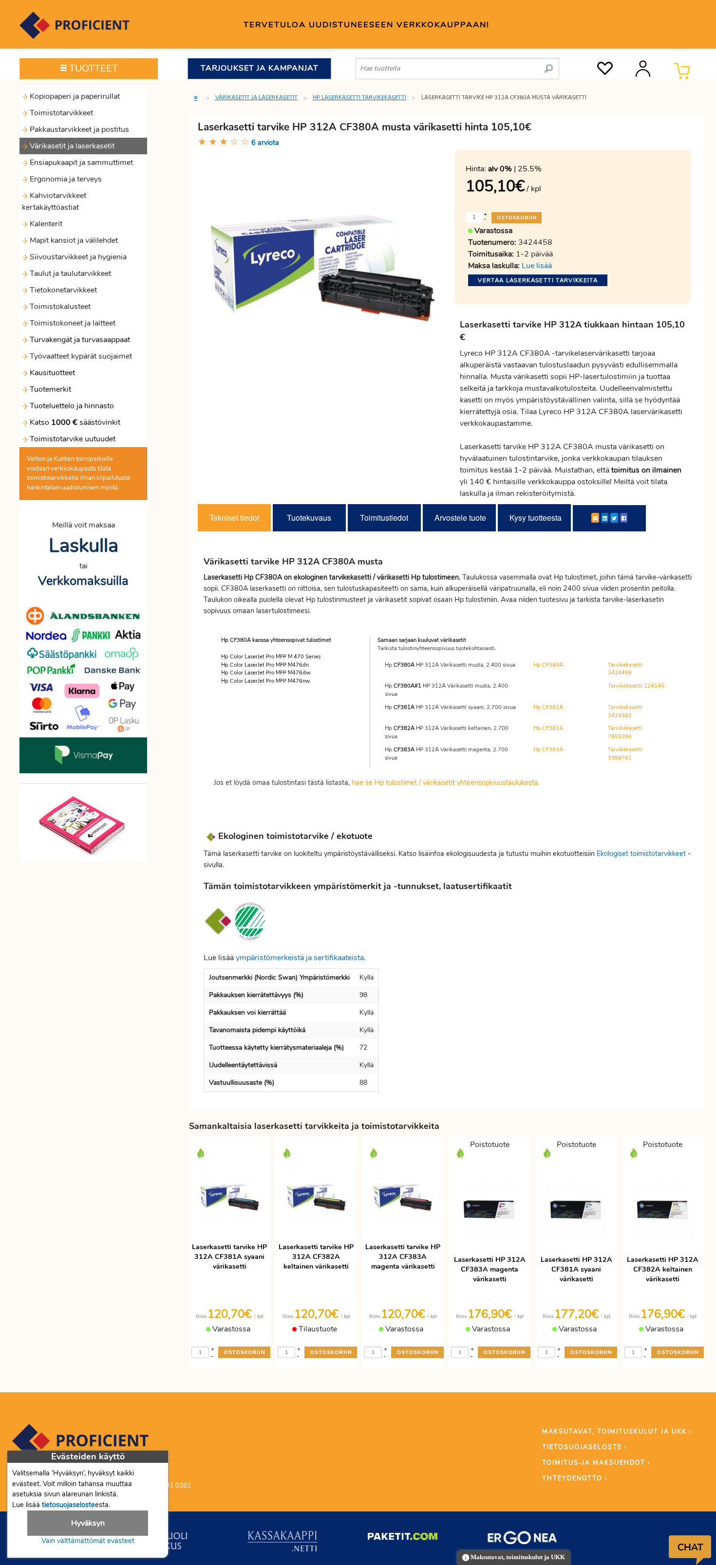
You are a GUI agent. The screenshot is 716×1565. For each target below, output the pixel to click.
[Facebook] (623, 518)
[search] (549, 65)
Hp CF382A (548, 728)
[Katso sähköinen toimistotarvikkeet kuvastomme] (83, 824)
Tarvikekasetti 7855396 (625, 732)
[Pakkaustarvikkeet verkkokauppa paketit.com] (402, 1538)
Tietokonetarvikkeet (62, 290)
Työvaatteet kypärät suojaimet (80, 356)
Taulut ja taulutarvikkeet (69, 273)
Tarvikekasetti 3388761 (625, 754)
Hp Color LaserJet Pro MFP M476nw (265, 681)
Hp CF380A (548, 665)
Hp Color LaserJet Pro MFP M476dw (265, 672)
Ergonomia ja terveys (65, 179)
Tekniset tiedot (234, 517)
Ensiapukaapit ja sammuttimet (80, 162)
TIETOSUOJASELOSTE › (584, 1447)
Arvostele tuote (460, 517)
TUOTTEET (92, 68)
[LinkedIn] (604, 518)
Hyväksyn (88, 1523)
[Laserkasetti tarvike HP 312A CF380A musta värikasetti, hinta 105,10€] (323, 267)
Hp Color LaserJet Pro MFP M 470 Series (270, 656)
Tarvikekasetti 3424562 (625, 711)
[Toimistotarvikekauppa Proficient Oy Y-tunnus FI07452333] (80, 1445)
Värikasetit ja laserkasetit (71, 146)
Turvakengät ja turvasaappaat (79, 339)
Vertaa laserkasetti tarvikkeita (538, 280)
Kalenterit (45, 223)
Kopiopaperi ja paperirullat (74, 96)
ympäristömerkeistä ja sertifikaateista (300, 957)
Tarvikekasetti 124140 (636, 686)
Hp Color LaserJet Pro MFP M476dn (265, 665)
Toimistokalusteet (59, 306)
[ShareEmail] (595, 518)
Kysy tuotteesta (535, 517)
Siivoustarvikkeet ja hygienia (77, 257)
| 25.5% (515, 169)
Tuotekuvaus (309, 517)
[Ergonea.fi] (522, 1539)
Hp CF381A (548, 707)
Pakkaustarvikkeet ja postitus (78, 129)
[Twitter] (614, 518)
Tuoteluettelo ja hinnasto (72, 405)
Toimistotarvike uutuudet (71, 439)
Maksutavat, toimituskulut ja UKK (517, 1557)
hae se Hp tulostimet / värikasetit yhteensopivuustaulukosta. (446, 782)
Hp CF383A (548, 749)
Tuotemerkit (50, 389)
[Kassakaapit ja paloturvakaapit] (282, 1543)
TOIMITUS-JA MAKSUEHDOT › (596, 1462)
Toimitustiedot (384, 517)
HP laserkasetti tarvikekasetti (359, 97)
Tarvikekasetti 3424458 (625, 669)
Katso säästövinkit (75, 422)
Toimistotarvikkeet (60, 113)
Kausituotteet (51, 372)
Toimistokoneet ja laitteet (71, 323)
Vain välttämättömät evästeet (87, 1541)
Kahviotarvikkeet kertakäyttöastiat (54, 201)
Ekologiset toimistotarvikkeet (641, 853)
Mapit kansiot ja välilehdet (73, 240)
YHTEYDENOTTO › (574, 1478)
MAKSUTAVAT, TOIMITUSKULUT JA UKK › (617, 1431)
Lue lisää (537, 265)
